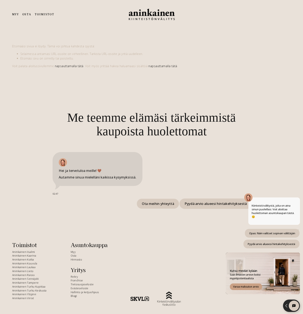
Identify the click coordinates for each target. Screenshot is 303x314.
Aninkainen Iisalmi (23, 252)
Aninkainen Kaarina (24, 255)
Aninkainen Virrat (23, 298)
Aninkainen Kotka (23, 259)
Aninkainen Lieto (23, 271)
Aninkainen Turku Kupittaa (29, 286)
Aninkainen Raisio (23, 275)
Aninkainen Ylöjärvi (24, 294)
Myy (73, 252)
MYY (15, 14)
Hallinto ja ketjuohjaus (85, 292)
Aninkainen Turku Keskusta (29, 290)
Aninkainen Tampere (25, 282)
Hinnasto (76, 259)
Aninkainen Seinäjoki (25, 279)
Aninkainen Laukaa (23, 267)
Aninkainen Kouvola (24, 263)
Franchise (77, 280)
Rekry (74, 276)
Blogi (74, 296)
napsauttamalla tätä (69, 66)
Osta (73, 255)
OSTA (26, 14)
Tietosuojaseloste (82, 284)
